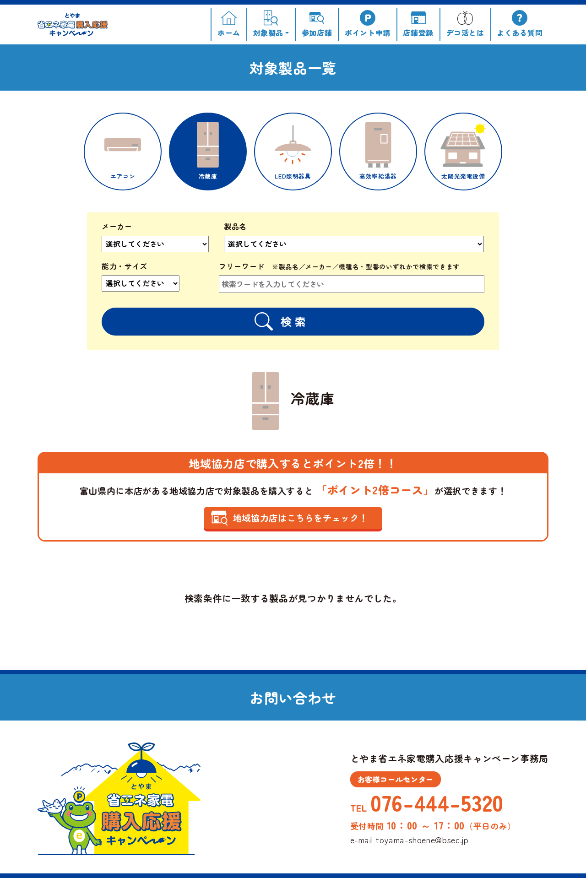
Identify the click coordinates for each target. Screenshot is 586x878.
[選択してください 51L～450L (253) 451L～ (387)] (153, 287)
